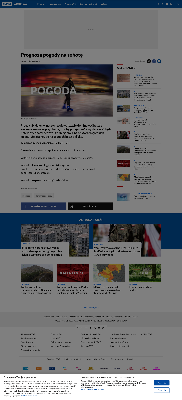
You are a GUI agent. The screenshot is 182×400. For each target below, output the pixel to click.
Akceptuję (162, 383)
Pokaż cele (162, 390)
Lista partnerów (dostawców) (92, 390)
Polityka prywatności (29, 396)
